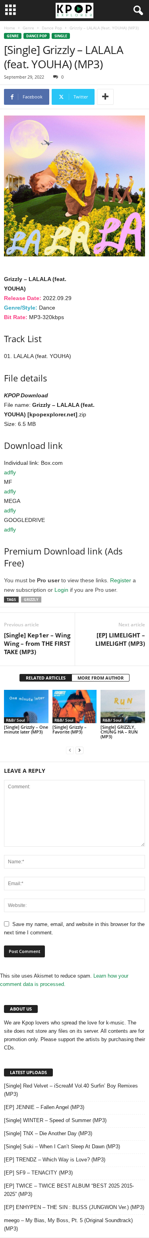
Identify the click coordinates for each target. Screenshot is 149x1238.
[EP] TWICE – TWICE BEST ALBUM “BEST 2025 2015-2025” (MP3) (69, 1190)
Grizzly (31, 599)
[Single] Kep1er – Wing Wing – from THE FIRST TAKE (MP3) (37, 643)
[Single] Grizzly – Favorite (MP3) (69, 729)
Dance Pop (52, 28)
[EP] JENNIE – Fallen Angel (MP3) (44, 1107)
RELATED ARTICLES (46, 678)
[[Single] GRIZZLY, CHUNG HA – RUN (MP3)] (123, 706)
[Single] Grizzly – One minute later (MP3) (26, 729)
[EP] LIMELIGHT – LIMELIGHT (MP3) (120, 639)
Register (120, 580)
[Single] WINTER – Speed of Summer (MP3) (55, 1120)
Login (61, 590)
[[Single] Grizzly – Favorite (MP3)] (74, 706)
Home (9, 28)
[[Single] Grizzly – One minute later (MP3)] (26, 706)
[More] (105, 97)
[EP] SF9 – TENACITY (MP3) (38, 1173)
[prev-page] (70, 750)
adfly (10, 472)
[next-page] (79, 750)
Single (60, 36)
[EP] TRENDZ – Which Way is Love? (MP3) (54, 1160)
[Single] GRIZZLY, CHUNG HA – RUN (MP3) (119, 731)
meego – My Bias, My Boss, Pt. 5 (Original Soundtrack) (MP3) (68, 1224)
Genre (28, 28)
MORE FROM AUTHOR (100, 678)
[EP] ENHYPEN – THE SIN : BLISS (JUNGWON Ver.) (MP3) (74, 1207)
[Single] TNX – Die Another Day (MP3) (48, 1133)
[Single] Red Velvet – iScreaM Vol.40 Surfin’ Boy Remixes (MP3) (71, 1090)
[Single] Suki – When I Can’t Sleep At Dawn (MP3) (62, 1146)
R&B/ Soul (15, 720)
